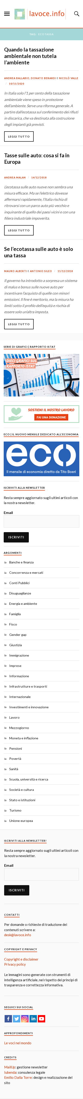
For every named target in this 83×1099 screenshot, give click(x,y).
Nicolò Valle (68, 78)
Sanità (13, 769)
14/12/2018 (39, 177)
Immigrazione (19, 655)
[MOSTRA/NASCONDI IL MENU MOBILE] (7, 14)
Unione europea (21, 821)
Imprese (15, 666)
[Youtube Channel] (41, 1018)
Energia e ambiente (23, 603)
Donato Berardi (43, 78)
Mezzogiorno (19, 728)
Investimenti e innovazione (29, 707)
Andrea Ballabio (17, 78)
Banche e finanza (21, 562)
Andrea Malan (15, 177)
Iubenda (10, 1072)
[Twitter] (16, 1018)
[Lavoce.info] (41, 14)
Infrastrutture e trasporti (28, 686)
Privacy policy (15, 964)
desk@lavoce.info (17, 935)
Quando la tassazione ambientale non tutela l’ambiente (30, 56)
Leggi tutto (19, 136)
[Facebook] (8, 1018)
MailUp (9, 1067)
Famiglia (15, 614)
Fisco (13, 624)
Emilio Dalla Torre (18, 1077)
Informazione (19, 676)
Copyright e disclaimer (21, 959)
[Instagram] (25, 1018)
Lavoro (14, 717)
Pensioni (15, 748)
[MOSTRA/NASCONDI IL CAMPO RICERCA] (76, 14)
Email (8, 512)
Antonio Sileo (41, 271)
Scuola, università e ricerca (28, 779)
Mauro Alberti (15, 271)
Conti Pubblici (19, 583)
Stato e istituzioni (22, 800)
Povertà (15, 758)
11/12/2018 (65, 271)
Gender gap (18, 635)
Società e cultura (21, 790)
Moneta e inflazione (23, 738)
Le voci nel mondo (17, 1043)
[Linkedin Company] (33, 1018)
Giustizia (15, 645)
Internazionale (20, 697)
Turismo (15, 810)
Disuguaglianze (20, 593)
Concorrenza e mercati (26, 572)
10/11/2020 (16, 83)
